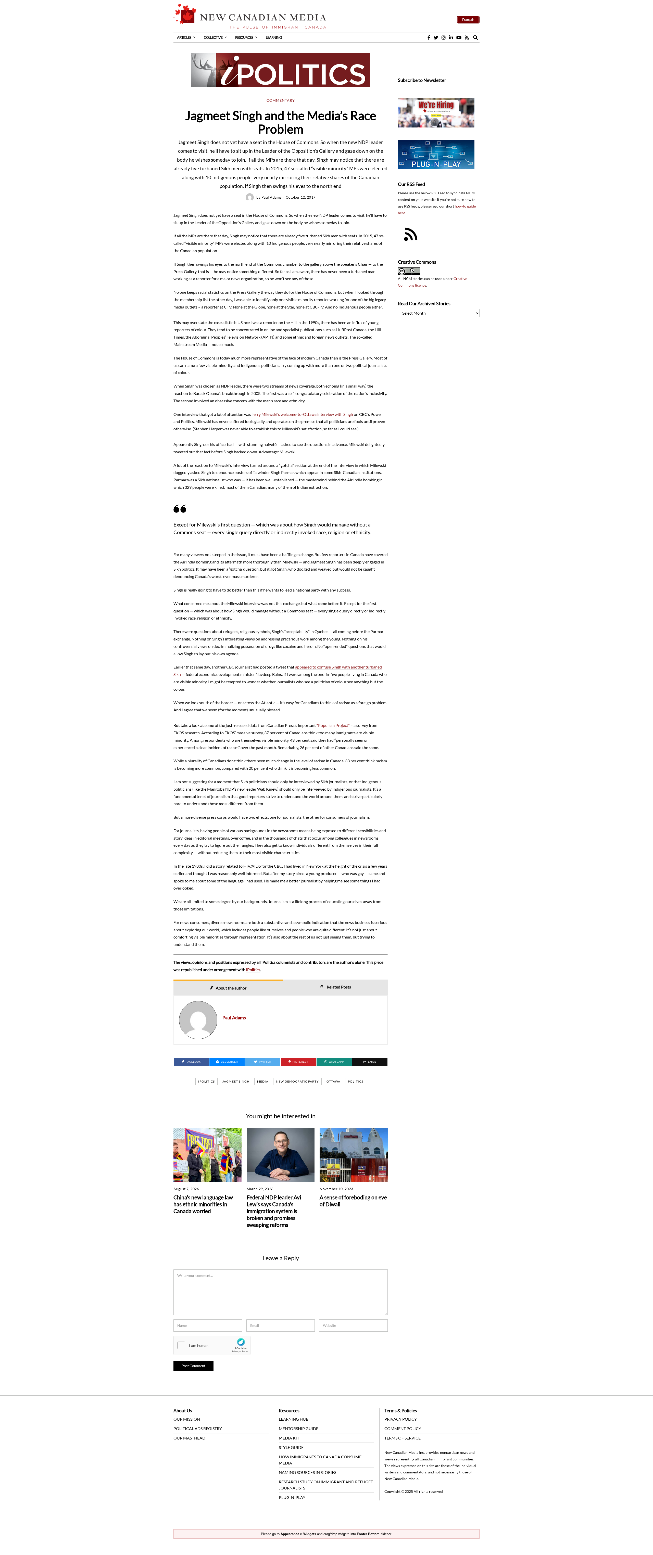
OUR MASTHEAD (189, 1437)
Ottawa (333, 1081)
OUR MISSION (186, 1419)
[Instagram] (443, 37)
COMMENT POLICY (402, 1428)
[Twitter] (435, 37)
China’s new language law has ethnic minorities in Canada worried (203, 1204)
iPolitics (253, 969)
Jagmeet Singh (235, 1081)
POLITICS (355, 1081)
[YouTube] (459, 37)
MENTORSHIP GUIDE (298, 1428)
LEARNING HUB (293, 1419)
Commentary (281, 100)
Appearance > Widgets (298, 1534)
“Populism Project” (333, 725)
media (262, 1081)
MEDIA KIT (289, 1437)
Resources (244, 37)
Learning (274, 37)
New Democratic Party (297, 1081)
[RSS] (466, 37)
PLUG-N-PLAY (292, 1497)
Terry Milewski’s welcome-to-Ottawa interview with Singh (302, 414)
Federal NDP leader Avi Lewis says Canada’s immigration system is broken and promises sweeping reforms (274, 1211)
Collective (213, 37)
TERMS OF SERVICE (402, 1437)
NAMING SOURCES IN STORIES (307, 1472)
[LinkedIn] (451, 37)
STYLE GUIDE (291, 1447)
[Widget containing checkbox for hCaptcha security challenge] (211, 1345)
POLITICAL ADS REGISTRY (197, 1428)
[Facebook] (429, 37)
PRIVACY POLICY (400, 1419)
